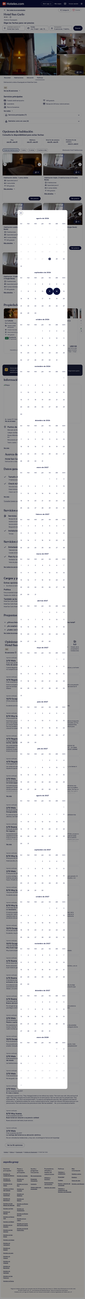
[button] (56, 229)
